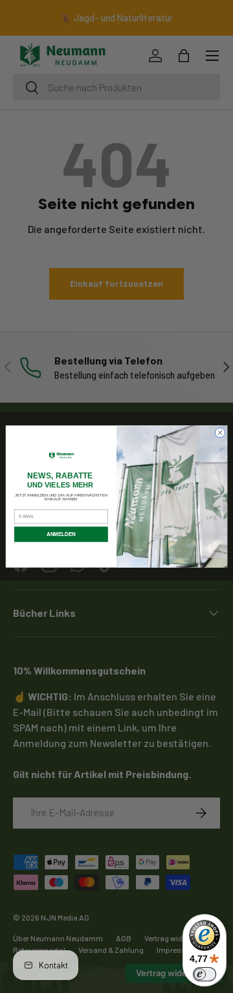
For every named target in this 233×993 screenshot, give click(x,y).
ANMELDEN (61, 534)
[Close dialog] (220, 433)
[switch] (204, 974)
